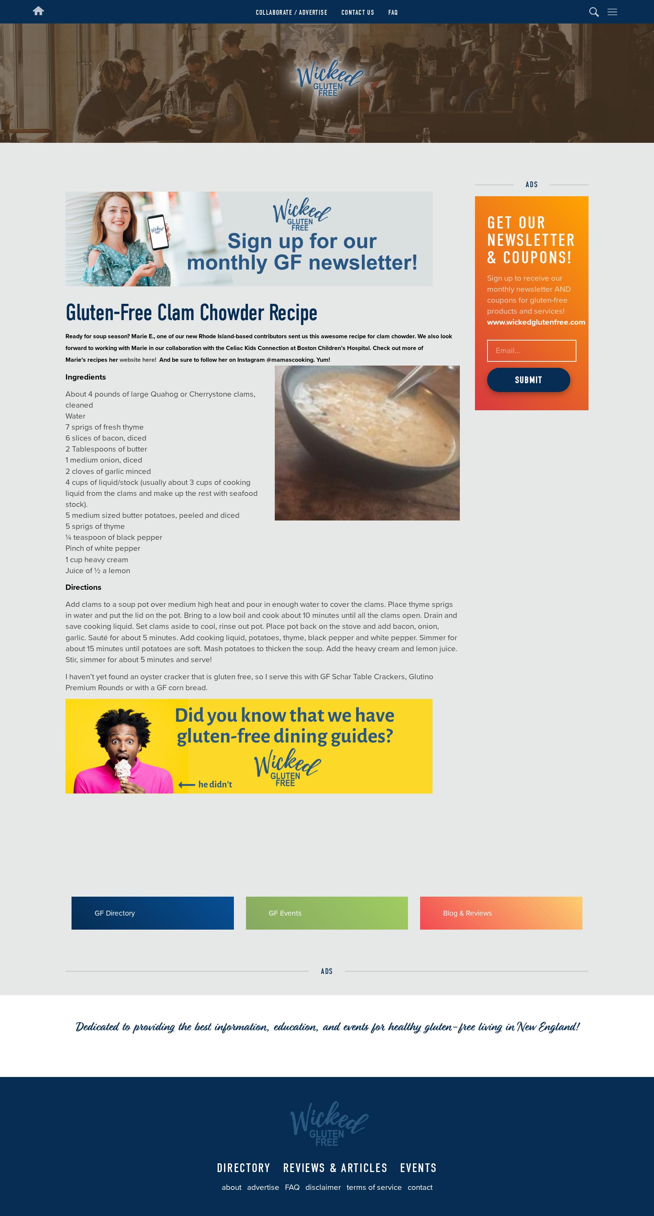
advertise (263, 1187)
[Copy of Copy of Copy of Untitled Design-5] (249, 284)
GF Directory (115, 913)
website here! (138, 360)
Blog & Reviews (467, 913)
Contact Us (357, 13)
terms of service (374, 1187)
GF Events (285, 913)
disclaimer (323, 1187)
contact (420, 1187)
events (418, 1168)
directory (244, 1168)
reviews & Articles (335, 1168)
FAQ (393, 13)
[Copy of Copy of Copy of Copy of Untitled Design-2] (249, 791)
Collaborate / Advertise (292, 13)
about (231, 1187)
